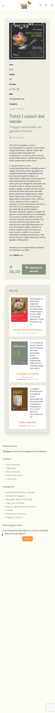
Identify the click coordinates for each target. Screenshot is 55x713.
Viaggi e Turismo (14, 517)
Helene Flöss (28, 377)
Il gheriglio (11, 468)
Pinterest (16, 250)
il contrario (11, 479)
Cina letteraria (13, 464)
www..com (16, 255)
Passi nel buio (13, 472)
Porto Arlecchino (14, 475)
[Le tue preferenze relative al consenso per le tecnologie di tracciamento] (2, 534)
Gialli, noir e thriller (15, 503)
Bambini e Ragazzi (15, 496)
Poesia (9, 510)
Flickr (27, 250)
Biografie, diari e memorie (19, 499)
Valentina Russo (32, 379)
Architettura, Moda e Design (20, 492)
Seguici (27, 539)
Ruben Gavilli (31, 426)
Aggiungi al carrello (35, 269)
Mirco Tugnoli (18, 137)
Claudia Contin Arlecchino (28, 333)
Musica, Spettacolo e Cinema (21, 506)
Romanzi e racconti (16, 514)
